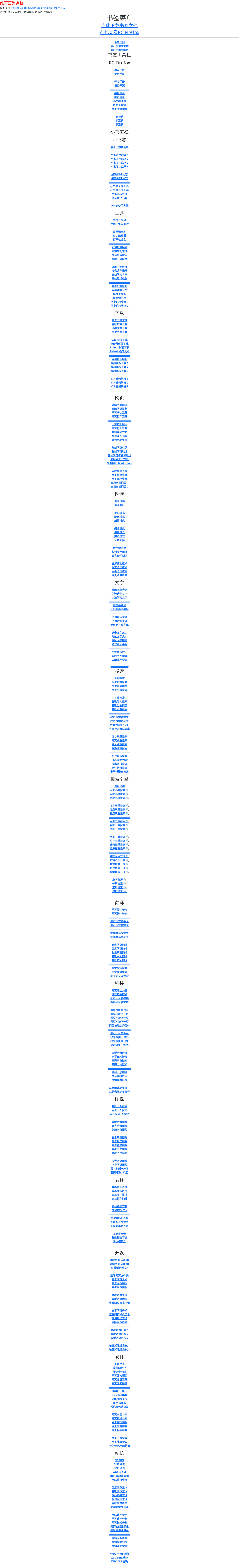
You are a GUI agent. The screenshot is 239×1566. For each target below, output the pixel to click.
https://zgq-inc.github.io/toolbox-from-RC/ (39, 8)
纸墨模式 (119, 520)
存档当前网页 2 (119, 486)
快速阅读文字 (119, 597)
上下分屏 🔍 (119, 879)
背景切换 (119, 540)
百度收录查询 (119, 1487)
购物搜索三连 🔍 (119, 872)
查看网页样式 (119, 1310)
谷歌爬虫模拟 (119, 1503)
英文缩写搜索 (119, 968)
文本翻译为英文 (119, 937)
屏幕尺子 (119, 1364)
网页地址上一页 (119, 1017)
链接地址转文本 (119, 1002)
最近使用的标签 (119, 50)
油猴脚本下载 (119, 328)
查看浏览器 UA (119, 1267)
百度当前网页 (119, 686)
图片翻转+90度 (119, 1168)
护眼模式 (119, 513)
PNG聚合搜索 (120, 760)
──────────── (119, 151)
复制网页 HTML (119, 459)
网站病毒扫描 (119, 1542)
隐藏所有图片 (119, 1129)
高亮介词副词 (119, 555)
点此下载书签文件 (119, 25)
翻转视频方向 (119, 432)
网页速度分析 (119, 1518)
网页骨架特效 (119, 1430)
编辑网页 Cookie (119, 1264)
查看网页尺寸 (119, 1279)
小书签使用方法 (119, 205)
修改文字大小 (119, 636)
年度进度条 (119, 294)
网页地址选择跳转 (119, 1025)
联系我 (119, 120)
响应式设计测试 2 (119, 1349)
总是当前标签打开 (119, 1091)
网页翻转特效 (119, 1422)
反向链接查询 (119, 1495)
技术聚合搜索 (119, 764)
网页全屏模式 (119, 575)
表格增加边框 (119, 1187)
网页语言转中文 (119, 921)
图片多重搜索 (119, 744)
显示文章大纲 (119, 589)
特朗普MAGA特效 (119, 1445)
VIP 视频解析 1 (119, 378)
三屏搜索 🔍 (119, 887)
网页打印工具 (119, 416)
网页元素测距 (119, 1375)
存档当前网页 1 (119, 482)
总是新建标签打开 (119, 1088)
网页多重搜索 (119, 740)
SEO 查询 (119, 1464)
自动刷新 (119, 505)
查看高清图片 (119, 1137)
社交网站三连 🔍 (119, 856)
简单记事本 (119, 231)
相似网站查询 (119, 1499)
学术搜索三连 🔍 (119, 864)
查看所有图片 (119, 1122)
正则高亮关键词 (119, 609)
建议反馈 (119, 70)
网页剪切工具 (119, 412)
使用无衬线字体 (119, 625)
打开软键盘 (119, 239)
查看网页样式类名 (119, 1314)
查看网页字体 (119, 1283)
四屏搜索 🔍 (119, 891)
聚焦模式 (119, 516)
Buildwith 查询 (119, 1476)
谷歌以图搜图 (119, 1106)
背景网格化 (119, 1368)
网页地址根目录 (119, 1010)
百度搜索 (119, 678)
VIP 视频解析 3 (119, 386)
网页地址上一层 (119, 1014)
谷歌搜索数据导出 (119, 729)
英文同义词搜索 (119, 976)
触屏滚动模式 (119, 563)
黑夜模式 (119, 532)
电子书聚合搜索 (119, 771)
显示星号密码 (119, 255)
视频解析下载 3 (119, 371)
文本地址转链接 (119, 998)
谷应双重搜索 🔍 (119, 813)
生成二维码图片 (119, 224)
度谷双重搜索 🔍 (119, 805)
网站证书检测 (119, 1546)
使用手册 (119, 74)
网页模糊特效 (119, 1418)
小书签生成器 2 (119, 159)
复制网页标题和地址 (119, 455)
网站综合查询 (119, 1479)
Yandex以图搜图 (119, 1114)
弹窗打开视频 (119, 428)
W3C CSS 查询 (119, 1561)
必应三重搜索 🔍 (119, 829)
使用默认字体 (119, 617)
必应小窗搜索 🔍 (119, 798)
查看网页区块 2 (119, 1334)
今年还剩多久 (119, 290)
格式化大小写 (119, 644)
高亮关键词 (119, 605)
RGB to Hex (119, 1391)
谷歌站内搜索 (119, 701)
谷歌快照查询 (119, 471)
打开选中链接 (119, 994)
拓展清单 (119, 93)
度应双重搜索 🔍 (119, 809)
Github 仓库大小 (119, 351)
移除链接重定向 (119, 1041)
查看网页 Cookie (119, 1260)
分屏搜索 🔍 (119, 883)
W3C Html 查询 (119, 1553)
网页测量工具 (119, 1379)
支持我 (119, 116)
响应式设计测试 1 (119, 1345)
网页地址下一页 (119, 1021)
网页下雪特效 (119, 1438)
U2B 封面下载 (119, 339)
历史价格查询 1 (119, 302)
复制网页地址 (119, 451)
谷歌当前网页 (119, 705)
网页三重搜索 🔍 (119, 837)
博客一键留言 (119, 259)
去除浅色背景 (119, 660)
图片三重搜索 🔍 (119, 840)
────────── (119, 393)
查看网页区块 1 (119, 1330)
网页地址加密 (119, 990)
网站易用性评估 (119, 1530)
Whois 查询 (119, 1472)
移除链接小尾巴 (119, 1037)
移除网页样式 (119, 1322)
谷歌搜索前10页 (119, 725)
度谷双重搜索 (119, 736)
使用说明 (119, 786)
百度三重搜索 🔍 (119, 821)
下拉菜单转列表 (119, 1226)
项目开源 (119, 85)
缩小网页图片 (119, 1164)
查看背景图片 (119, 1145)
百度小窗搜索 (119, 690)
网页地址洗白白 (119, 1033)
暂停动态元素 (119, 436)
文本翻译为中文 (119, 933)
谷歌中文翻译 (119, 956)
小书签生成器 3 (119, 163)
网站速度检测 (119, 1515)
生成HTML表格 (119, 1218)
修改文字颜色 (119, 640)
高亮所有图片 (119, 1125)
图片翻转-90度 (119, 1172)
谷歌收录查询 (119, 1491)
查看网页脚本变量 (119, 1302)
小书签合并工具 (119, 186)
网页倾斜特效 (119, 1426)
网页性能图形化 (119, 1526)
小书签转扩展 (119, 194)
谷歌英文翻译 (119, 960)
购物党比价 (119, 298)
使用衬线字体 (119, 621)
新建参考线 (119, 1371)
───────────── (119, 420)
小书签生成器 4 (119, 166)
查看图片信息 (119, 1153)
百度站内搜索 (119, 682)
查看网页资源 (119, 1295)
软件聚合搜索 (119, 767)
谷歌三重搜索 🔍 (119, 825)
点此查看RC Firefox (119, 32)
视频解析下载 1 (119, 363)
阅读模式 (119, 528)
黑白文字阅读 (119, 656)
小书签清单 (119, 101)
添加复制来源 (119, 251)
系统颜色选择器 (119, 1406)
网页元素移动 (119, 1383)
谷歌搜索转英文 (119, 721)
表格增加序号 (119, 1191)
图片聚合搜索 (119, 756)
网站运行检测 (119, 278)
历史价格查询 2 (119, 305)
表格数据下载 (119, 1206)
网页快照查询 (119, 475)
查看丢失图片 (119, 1149)
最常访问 (119, 42)
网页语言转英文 (119, 925)
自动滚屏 (119, 501)
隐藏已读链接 (119, 1072)
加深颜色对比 (119, 652)
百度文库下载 (119, 332)
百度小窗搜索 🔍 (119, 790)
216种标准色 (119, 1399)
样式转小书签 (119, 198)
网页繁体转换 (119, 913)
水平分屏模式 (119, 571)
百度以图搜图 (119, 1110)
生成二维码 (119, 220)
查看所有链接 (119, 1052)
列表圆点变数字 (119, 1222)
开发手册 (119, 81)
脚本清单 (119, 97)
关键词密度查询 (119, 1507)
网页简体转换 (119, 909)
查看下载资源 (119, 320)
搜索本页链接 (119, 1080)
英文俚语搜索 (119, 972)
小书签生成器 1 (119, 155)
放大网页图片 (119, 1161)
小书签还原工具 (119, 190)
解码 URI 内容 (119, 174)
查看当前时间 (119, 286)
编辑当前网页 (119, 405)
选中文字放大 (119, 632)
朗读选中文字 (119, 593)
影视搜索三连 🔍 (119, 868)
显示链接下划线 (119, 1045)
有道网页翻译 (119, 944)
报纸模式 (119, 536)
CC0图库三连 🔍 (119, 860)
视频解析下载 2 (119, 367)
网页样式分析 (119, 1522)
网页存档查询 (119, 479)
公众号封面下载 (119, 343)
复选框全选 (119, 1233)
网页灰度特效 (119, 1414)
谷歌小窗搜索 (119, 709)
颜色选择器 (119, 1403)
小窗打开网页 (119, 424)
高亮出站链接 (119, 1064)
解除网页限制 (119, 408)
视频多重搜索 (119, 748)
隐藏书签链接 (119, 266)
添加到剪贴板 (119, 247)
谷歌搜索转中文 (119, 717)
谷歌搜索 (119, 697)
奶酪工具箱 (119, 105)
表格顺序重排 (119, 1194)
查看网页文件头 (119, 1275)
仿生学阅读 (119, 548)
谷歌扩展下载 (119, 324)
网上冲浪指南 (119, 109)
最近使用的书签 (119, 46)
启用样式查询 (119, 1318)
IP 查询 (119, 1460)
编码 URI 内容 (119, 178)
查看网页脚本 (119, 1299)
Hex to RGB (119, 1395)
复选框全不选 (119, 1237)
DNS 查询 (119, 1468)
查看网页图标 (119, 1287)
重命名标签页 (119, 440)
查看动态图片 (119, 1141)
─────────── (119, 77)
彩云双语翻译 (119, 952)
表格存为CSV (119, 1210)
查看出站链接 (119, 1056)
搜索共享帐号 (119, 270)
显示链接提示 (119, 1076)
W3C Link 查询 (119, 1557)
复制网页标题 (119, 447)
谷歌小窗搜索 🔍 (119, 794)
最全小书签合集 (119, 147)
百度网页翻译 (119, 948)
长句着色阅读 (119, 552)
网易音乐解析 (119, 359)
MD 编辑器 (119, 235)
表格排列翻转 (119, 1198)
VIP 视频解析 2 (119, 382)
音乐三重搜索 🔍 (119, 848)
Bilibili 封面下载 (119, 347)
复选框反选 (119, 1241)
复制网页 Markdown (119, 463)
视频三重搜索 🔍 (119, 844)
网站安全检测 (119, 1538)
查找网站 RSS (119, 274)
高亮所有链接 (119, 1060)
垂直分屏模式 (119, 567)
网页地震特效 (119, 1442)
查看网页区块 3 (119, 1338)
